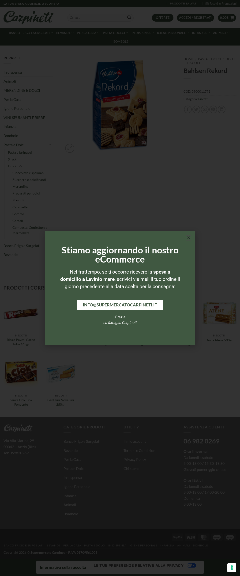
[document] (120, 288)
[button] (188, 238)
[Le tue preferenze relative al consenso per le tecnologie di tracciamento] (231, 567)
